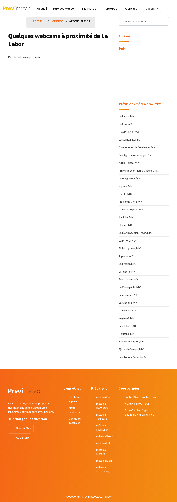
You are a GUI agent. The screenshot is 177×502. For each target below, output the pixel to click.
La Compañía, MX (129, 139)
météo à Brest (104, 436)
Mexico (57, 21)
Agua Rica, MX (127, 256)
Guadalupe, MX (128, 294)
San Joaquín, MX (128, 279)
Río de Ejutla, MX (129, 131)
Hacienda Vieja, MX (130, 201)
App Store (22, 438)
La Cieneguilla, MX (130, 287)
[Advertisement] (144, 80)
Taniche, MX (126, 217)
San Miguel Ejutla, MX (132, 341)
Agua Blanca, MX (129, 162)
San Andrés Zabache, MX (133, 357)
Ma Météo (89, 8)
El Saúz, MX (126, 224)
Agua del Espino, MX (131, 209)
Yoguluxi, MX (126, 318)
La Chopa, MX (127, 124)
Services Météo (63, 8)
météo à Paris (104, 396)
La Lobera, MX (127, 310)
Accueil (42, 8)
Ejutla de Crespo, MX (131, 349)
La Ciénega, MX (128, 302)
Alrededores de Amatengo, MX (137, 147)
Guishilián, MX (127, 325)
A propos (111, 8)
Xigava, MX (125, 186)
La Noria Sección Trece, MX (135, 232)
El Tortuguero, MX (130, 248)
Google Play (23, 428)
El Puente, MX (127, 271)
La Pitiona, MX (127, 240)
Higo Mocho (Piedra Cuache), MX (139, 170)
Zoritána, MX (126, 333)
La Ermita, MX (127, 263)
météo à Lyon (104, 460)
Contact (131, 8)
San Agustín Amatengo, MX (135, 155)
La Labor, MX (126, 116)
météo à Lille (103, 443)
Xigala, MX (125, 193)
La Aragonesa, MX (129, 178)
